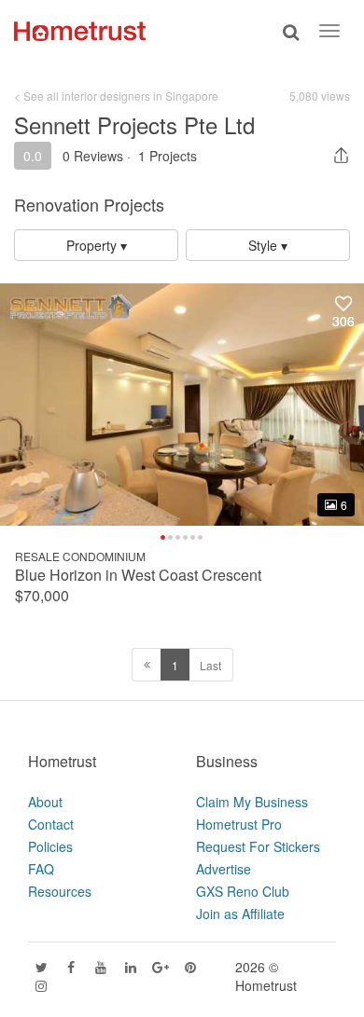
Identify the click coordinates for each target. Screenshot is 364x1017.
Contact (51, 824)
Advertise (223, 868)
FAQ (41, 868)
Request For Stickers (258, 846)
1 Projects (167, 155)
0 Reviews (93, 155)
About (45, 801)
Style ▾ (267, 245)
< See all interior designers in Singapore (116, 95)
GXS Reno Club (242, 891)
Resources (59, 891)
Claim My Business (252, 801)
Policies (50, 846)
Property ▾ (96, 245)
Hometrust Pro (239, 824)
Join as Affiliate (240, 913)
